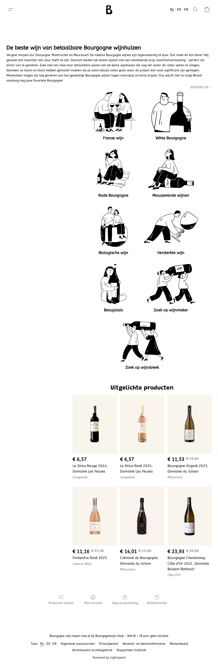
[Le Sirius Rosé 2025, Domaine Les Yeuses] (142, 424)
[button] (109, 9)
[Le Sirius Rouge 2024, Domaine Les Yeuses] (95, 424)
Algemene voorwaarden (78, 644)
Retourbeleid (179, 644)
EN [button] (186, 9)
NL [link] (42, 644)
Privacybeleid (108, 644)
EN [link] (54, 644)
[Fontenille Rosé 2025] (95, 516)
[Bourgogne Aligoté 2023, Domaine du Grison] (190, 424)
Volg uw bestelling (125, 603)
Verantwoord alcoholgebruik (92, 650)
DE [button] (179, 9)
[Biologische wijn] (113, 227)
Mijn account (93, 603)
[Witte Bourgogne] (171, 112)
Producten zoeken (61, 603)
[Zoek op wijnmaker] (171, 284)
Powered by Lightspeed (109, 657)
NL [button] (172, 9)
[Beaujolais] (113, 284)
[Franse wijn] (113, 112)
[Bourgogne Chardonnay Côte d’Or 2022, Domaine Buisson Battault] (190, 516)
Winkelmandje (157, 603)
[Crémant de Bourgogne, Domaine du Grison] (142, 516)
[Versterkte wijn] (171, 227)
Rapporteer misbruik (131, 650)
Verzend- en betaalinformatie (143, 644)
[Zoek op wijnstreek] (142, 341)
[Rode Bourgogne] (113, 169)
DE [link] (48, 644)
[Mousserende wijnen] (171, 169)
